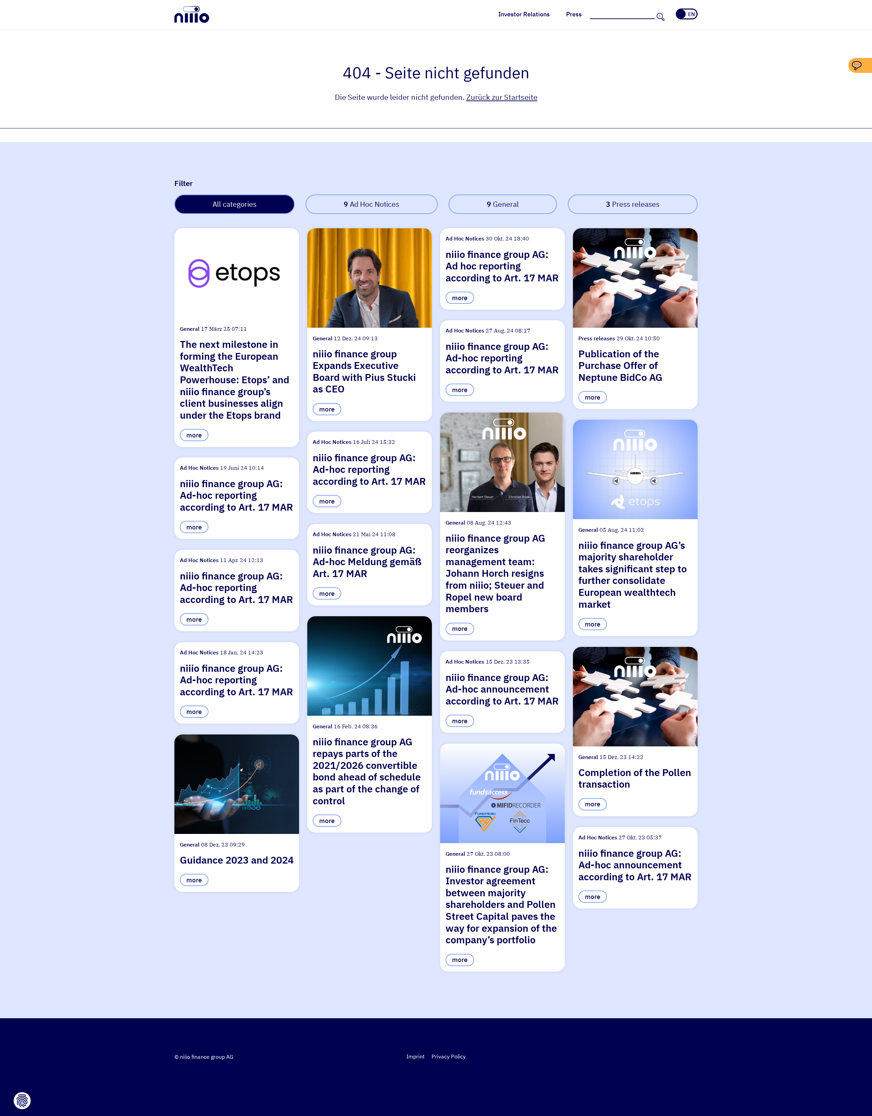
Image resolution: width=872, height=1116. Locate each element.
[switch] (687, 14)
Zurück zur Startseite (502, 97)
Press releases (632, 204)
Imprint (415, 1056)
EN (691, 14)
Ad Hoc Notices (371, 204)
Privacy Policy (449, 1056)
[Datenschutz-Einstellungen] (22, 1100)
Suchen (660, 17)
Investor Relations (524, 14)
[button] (236, 337)
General (503, 204)
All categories (234, 204)
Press (574, 14)
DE (682, 14)
